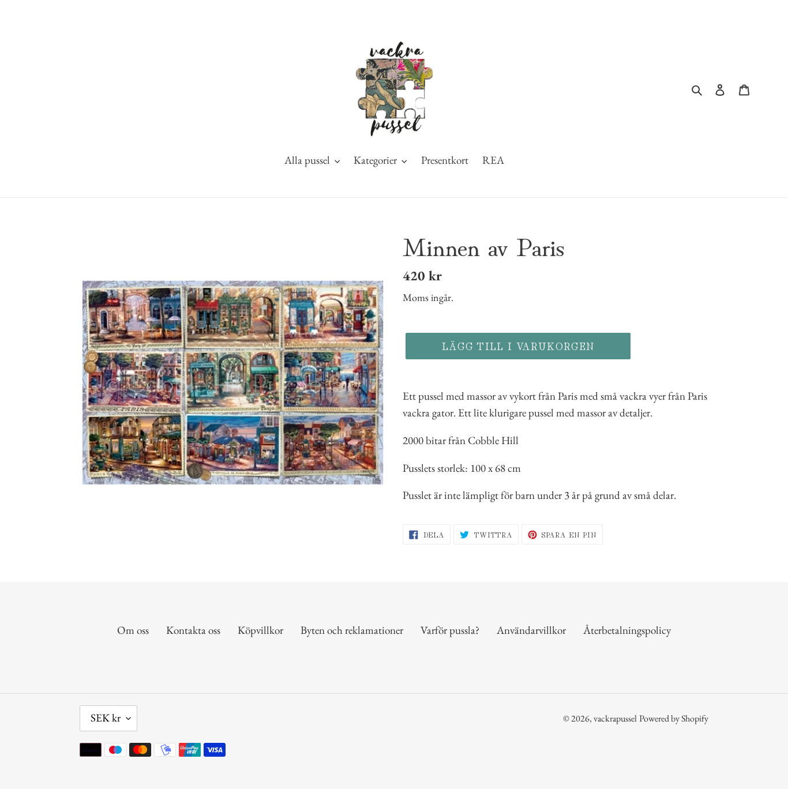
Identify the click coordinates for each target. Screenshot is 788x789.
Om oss (133, 630)
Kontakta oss (193, 630)
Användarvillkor (531, 630)
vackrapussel (615, 718)
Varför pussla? (450, 630)
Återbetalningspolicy (627, 630)
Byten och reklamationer (352, 630)
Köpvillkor (260, 630)
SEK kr (106, 718)
